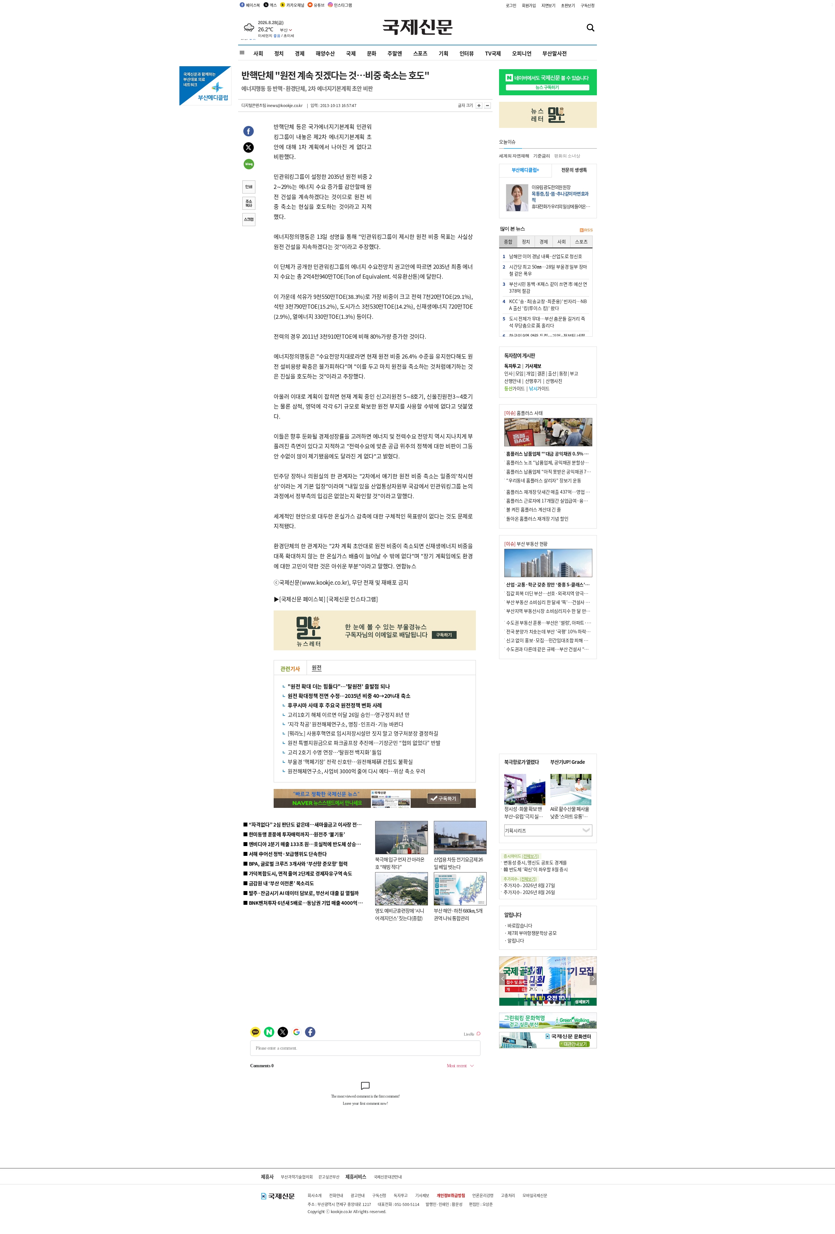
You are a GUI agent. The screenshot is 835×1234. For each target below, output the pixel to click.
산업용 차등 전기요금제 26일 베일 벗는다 (458, 863)
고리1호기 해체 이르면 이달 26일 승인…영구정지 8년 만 (349, 714)
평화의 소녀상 (567, 155)
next (593, 979)
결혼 (541, 373)
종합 (508, 241)
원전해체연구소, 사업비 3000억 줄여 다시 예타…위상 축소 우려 (356, 771)
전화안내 (336, 1195)
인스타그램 (343, 5)
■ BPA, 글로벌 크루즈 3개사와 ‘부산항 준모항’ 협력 (295, 863)
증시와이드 (521, 856)
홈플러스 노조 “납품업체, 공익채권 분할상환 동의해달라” (559, 462)
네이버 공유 (248, 165)
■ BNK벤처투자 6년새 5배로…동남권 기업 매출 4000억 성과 (305, 902)
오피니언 (521, 53)
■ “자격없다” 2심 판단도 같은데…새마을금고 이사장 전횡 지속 (307, 824)
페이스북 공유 (248, 132)
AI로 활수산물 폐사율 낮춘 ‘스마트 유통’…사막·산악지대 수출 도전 (569, 819)
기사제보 (422, 1195)
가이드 (514, 388)
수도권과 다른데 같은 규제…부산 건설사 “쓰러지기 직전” (559, 649)
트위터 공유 (248, 148)
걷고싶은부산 (329, 1177)
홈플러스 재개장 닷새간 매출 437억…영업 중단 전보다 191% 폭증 (567, 491)
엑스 (273, 5)
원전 (317, 667)
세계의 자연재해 (514, 155)
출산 (552, 373)
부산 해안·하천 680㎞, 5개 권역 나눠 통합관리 (458, 914)
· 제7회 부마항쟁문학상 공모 (530, 933)
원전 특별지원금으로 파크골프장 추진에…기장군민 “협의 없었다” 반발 (364, 743)
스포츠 (420, 53)
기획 (443, 53)
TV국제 (493, 53)
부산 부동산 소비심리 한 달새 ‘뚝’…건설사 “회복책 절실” (559, 602)
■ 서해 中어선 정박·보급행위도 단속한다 (285, 853)
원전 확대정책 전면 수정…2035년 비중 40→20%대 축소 (349, 696)
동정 (563, 373)
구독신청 (588, 5)
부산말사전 (554, 53)
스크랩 (248, 220)
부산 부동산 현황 (526, 543)
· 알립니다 (514, 940)
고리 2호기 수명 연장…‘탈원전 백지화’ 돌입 (335, 752)
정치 (279, 53)
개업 (530, 373)
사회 (258, 53)
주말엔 (394, 53)
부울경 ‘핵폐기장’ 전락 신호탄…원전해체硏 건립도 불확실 (350, 761)
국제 (351, 53)
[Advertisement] (424, 162)
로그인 (511, 5)
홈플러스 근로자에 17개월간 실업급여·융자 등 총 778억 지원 (563, 500)
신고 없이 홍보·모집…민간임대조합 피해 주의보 (551, 640)
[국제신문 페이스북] (302, 599)
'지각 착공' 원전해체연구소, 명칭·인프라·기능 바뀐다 (345, 724)
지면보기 (548, 5)
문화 (372, 53)
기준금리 (541, 155)
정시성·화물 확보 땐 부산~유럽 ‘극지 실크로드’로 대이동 (523, 816)
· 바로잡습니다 (518, 925)
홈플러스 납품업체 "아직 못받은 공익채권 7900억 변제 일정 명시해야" (571, 471)
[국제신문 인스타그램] (352, 599)
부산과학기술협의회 (296, 1177)
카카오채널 (295, 5)
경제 (300, 53)
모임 (519, 373)
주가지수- (520, 879)
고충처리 (508, 1195)
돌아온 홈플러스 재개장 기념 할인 (537, 518)
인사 (508, 373)
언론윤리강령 (482, 1195)
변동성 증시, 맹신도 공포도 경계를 (535, 862)
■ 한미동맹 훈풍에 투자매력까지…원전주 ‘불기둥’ (294, 834)
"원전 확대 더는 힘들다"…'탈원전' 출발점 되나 (339, 686)
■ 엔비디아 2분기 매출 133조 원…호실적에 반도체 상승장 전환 (307, 844)
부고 (574, 373)
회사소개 (315, 1195)
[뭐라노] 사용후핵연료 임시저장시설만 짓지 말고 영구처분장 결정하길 (363, 733)
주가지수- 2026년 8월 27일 (529, 885)
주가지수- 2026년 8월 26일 (529, 892)
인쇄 (248, 187)
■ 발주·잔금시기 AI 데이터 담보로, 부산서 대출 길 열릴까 (301, 892)
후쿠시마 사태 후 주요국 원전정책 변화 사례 (335, 705)
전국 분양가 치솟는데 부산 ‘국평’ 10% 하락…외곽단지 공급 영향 (566, 631)
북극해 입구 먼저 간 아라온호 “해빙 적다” (399, 863)
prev (502, 979)
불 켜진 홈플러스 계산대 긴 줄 (533, 509)
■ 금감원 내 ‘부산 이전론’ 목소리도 (278, 883)
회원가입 (529, 5)
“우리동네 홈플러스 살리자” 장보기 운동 (543, 480)
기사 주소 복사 (248, 204)
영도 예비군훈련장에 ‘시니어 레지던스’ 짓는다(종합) (399, 914)
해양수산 (325, 53)
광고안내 (358, 1195)
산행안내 (512, 381)
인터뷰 (467, 53)
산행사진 (554, 381)
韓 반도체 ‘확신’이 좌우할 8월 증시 (536, 869)
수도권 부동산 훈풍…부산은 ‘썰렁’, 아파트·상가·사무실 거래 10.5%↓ (572, 622)
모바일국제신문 (535, 1195)
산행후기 (533, 381)
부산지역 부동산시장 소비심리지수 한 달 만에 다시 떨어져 (559, 611)
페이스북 (253, 5)
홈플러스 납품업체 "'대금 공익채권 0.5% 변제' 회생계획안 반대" (567, 453)
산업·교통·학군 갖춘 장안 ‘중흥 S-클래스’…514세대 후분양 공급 (567, 584)
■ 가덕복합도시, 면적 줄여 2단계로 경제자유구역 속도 (297, 873)
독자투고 (401, 1195)
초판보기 (568, 5)
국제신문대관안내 (388, 1177)
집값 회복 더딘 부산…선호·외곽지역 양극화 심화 (551, 593)
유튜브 (319, 5)
